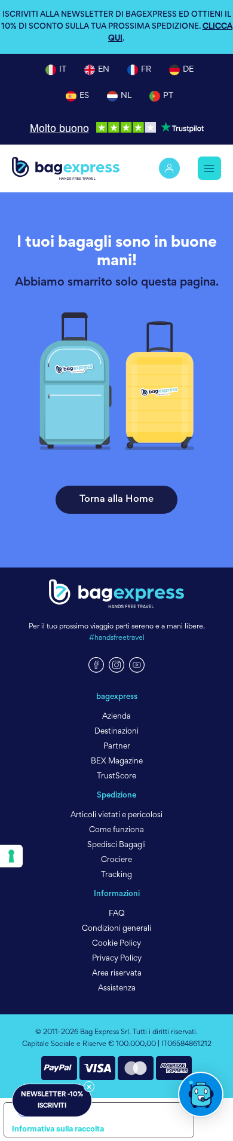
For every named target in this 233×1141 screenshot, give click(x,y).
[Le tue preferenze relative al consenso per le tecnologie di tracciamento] (11, 856)
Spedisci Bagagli (116, 845)
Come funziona (116, 830)
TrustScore (116, 776)
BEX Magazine (117, 761)
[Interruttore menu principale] (209, 168)
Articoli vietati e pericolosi (116, 815)
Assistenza (117, 988)
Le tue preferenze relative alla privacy (111, 1110)
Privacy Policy (117, 958)
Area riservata (117, 973)
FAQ (117, 914)
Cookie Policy (116, 943)
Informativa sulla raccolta (58, 1128)
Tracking (116, 875)
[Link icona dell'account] (169, 168)
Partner (116, 746)
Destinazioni (116, 731)
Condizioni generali (116, 929)
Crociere (116, 860)
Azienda (116, 716)
